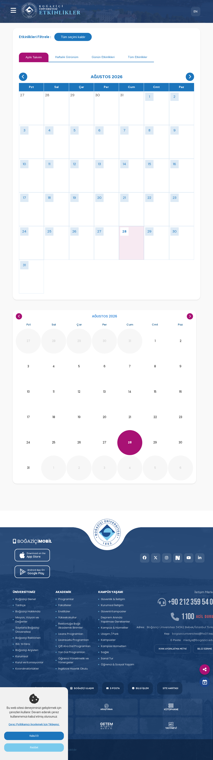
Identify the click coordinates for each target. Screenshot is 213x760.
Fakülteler (64, 605)
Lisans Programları (70, 634)
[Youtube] (188, 558)
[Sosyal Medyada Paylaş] (204, 669)
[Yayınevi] (171, 725)
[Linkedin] (199, 558)
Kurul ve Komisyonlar (29, 662)
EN (195, 11)
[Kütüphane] (171, 707)
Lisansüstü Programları (73, 640)
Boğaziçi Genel (25, 599)
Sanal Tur (107, 658)
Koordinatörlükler (27, 669)
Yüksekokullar (67, 617)
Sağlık (105, 652)
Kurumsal (21, 656)
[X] (155, 558)
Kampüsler (108, 640)
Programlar (66, 599)
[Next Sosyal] (177, 558)
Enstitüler (64, 611)
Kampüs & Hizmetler (114, 628)
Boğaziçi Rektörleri (28, 638)
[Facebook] (144, 558)
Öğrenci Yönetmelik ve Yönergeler (73, 660)
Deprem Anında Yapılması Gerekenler (115, 619)
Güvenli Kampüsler (113, 611)
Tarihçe (20, 605)
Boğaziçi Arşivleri (26, 650)
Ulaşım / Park (110, 634)
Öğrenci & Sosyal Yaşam (117, 664)
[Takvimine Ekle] (204, 682)
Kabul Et (34, 735)
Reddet (34, 747)
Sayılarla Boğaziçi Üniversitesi (27, 630)
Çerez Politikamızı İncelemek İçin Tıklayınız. (34, 724)
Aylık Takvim (34, 57)
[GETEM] (106, 725)
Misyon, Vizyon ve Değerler (27, 619)
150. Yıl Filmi (22, 644)
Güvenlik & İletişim (113, 599)
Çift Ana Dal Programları (74, 646)
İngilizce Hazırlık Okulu (73, 669)
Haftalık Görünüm (66, 57)
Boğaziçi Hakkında (27, 611)
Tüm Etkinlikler (137, 57)
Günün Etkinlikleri (103, 57)
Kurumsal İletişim (112, 605)
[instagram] (166, 558)
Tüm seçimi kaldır (73, 37)
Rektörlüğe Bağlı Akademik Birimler (70, 626)
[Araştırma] (106, 707)
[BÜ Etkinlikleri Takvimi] (29, 10)
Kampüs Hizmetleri (113, 646)
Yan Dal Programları (71, 652)
